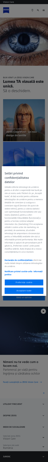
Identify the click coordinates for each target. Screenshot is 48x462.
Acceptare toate (24, 290)
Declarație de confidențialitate (19, 260)
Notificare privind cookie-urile (18, 271)
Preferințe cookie (24, 282)
